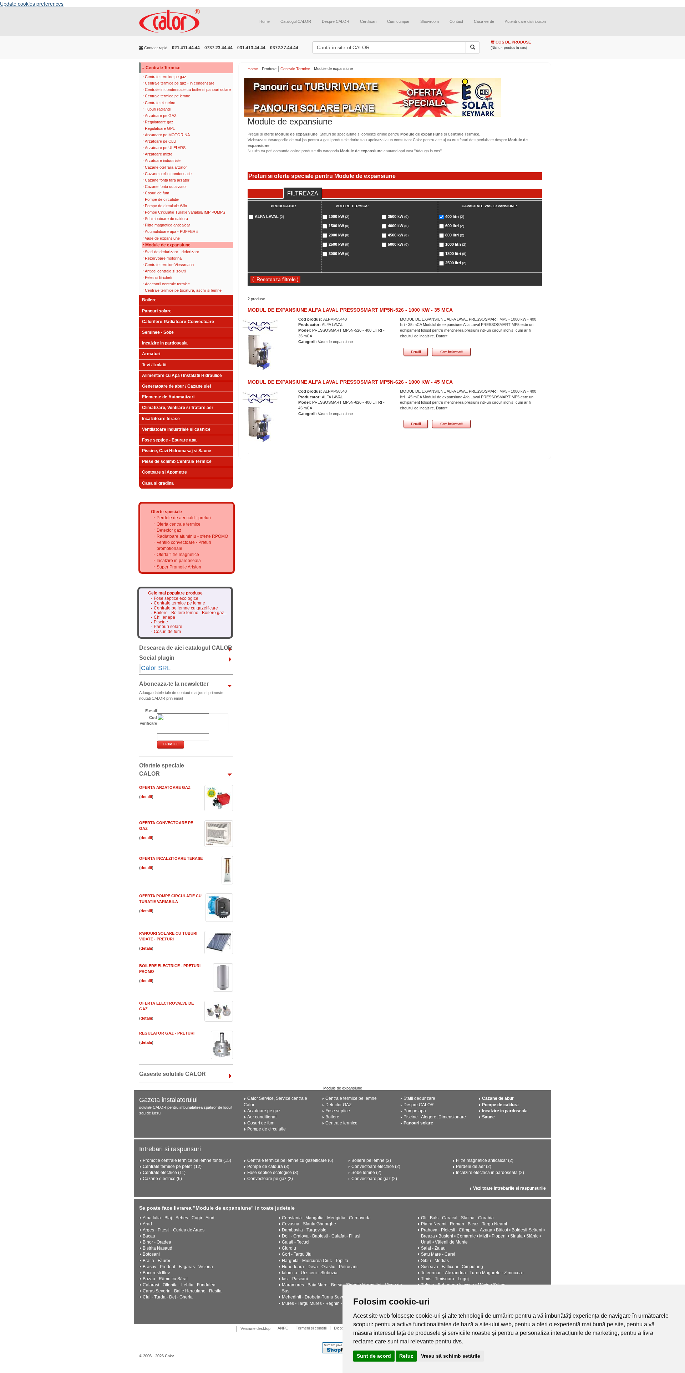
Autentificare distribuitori (525, 21)
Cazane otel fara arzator (166, 167)
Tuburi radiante (158, 109)
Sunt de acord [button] (374, 1356)
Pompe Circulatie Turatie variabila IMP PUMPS (185, 212)
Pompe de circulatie (162, 199)
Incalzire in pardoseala (165, 343)
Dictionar (341, 1328)
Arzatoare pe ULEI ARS (165, 148)
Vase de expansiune (162, 238)
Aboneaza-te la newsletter (174, 684)
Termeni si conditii (311, 1328)
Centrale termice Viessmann (169, 264)
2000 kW (339, 235)
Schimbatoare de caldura (166, 218)
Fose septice (337, 1110)
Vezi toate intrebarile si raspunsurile (509, 1188)
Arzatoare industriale (163, 160)
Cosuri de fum (157, 193)
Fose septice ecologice (176, 598)
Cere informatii (451, 352)
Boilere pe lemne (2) (371, 1160)
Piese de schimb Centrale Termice (177, 461)
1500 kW (339, 226)
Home (264, 21)
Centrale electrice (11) (164, 1172)
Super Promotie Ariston (179, 567)
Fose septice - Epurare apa (169, 440)
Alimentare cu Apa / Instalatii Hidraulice (182, 375)
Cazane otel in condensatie (168, 174)
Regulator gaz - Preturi (166, 1033)
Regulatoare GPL (160, 128)
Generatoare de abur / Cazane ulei (176, 386)
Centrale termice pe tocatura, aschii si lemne (183, 290)
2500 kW (339, 244)
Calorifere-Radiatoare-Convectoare (178, 321)
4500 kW (398, 235)
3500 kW (398, 216)
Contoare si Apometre (164, 472)
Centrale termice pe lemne (167, 96)
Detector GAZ (338, 1104)
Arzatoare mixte (158, 154)
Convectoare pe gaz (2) (270, 1178)
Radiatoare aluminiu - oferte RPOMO (192, 536)
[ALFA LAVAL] (260, 325)
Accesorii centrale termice (167, 284)
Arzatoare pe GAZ (161, 115)
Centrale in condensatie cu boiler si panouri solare (188, 89)
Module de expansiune (168, 245)
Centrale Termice (163, 68)
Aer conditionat (261, 1116)
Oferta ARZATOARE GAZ (165, 787)
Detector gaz (169, 530)
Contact (456, 21)
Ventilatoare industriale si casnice (176, 429)
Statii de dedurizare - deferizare (172, 252)
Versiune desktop (255, 1328)
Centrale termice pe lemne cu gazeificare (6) (290, 1160)
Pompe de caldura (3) (268, 1166)
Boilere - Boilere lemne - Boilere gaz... (190, 613)
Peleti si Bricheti (158, 277)
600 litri (454, 226)
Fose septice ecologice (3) (272, 1172)
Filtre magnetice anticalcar (167, 225)
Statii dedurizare (419, 1098)
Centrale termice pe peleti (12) (172, 1166)
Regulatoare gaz (159, 122)
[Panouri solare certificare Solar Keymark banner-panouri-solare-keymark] (395, 97)
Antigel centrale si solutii (165, 271)
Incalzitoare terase (161, 418)
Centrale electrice (160, 103)
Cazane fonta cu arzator (166, 186)
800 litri (454, 235)
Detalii (416, 352)
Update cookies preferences (32, 3)
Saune (488, 1116)
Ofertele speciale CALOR (161, 769)
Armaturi (151, 353)
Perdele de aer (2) (473, 1166)
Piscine (161, 622)
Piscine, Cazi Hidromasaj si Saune (176, 450)
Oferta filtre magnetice (178, 554)
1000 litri (455, 244)
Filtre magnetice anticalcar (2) (484, 1160)
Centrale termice (341, 1123)
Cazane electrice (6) (162, 1178)
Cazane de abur (498, 1098)
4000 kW (398, 226)
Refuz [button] (406, 1356)
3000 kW (339, 253)
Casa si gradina (158, 483)
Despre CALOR (335, 21)
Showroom (429, 21)
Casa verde (484, 21)
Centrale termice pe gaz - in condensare (179, 83)
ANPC (283, 1328)
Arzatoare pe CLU (160, 141)
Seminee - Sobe (158, 332)
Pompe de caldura (500, 1104)
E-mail (151, 711)
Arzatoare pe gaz (263, 1110)
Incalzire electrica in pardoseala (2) (490, 1172)
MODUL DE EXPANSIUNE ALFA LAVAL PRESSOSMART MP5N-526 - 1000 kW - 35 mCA (350, 310)
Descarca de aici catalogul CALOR (185, 648)
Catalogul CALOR (295, 21)
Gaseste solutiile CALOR (172, 1074)
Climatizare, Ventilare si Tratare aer (177, 407)
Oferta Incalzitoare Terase (171, 858)
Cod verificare (148, 720)
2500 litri (455, 263)
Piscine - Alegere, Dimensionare (435, 1116)
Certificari (368, 21)
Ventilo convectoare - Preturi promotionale (184, 545)
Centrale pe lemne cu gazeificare (186, 608)
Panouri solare (157, 310)
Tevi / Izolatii (154, 364)
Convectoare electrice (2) (375, 1166)
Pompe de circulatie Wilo (166, 206)
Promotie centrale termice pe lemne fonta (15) (187, 1160)
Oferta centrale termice (179, 524)
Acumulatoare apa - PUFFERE (171, 231)
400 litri (454, 216)
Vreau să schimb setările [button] (450, 1356)
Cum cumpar (398, 21)
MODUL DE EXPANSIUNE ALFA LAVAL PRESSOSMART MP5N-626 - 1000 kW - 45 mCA (350, 382)
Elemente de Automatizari (168, 396)
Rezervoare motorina (163, 258)
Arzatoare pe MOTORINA (167, 135)
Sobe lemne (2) (366, 1172)
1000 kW (339, 216)
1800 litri (455, 253)
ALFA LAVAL (269, 216)
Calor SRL (156, 668)
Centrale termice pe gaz (165, 77)
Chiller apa (164, 617)
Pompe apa (415, 1110)
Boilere (149, 299)
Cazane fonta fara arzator (167, 180)
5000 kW (398, 244)
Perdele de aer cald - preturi (184, 517)
